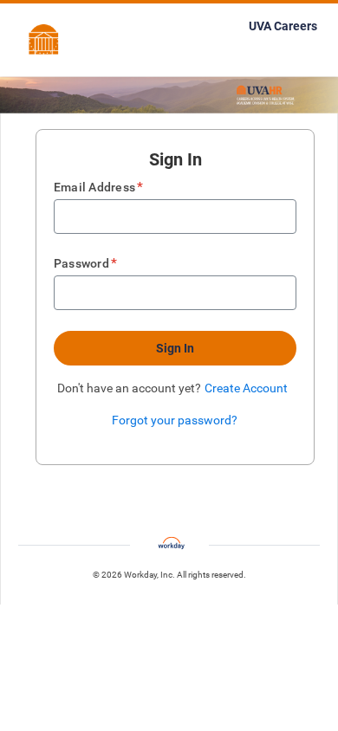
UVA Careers (283, 26)
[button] (175, 348)
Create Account (246, 388)
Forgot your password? (174, 420)
